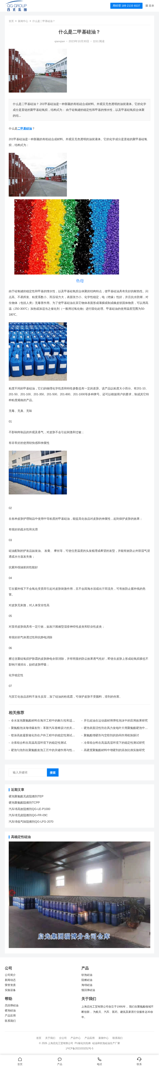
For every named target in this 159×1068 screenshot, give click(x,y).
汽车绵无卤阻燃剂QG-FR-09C (28, 815)
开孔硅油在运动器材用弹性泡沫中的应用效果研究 (116, 720)
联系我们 (10, 1020)
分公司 (63, 1038)
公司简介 (10, 975)
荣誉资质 (10, 985)
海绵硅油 (86, 985)
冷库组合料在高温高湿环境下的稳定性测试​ (38, 742)
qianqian (59, 41)
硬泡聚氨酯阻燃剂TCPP (24, 802)
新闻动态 (10, 980)
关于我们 (50, 1038)
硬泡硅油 (10, 1010)
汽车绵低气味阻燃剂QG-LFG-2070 (31, 821)
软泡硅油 (86, 975)
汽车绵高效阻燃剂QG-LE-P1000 (29, 809)
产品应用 (10, 1015)
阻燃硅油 (86, 980)
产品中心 (76, 1038)
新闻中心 (23, 21)
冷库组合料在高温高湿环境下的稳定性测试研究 (114, 742)
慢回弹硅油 (88, 990)
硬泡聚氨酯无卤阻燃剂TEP (26, 796)
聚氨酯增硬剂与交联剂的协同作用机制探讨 (111, 735)
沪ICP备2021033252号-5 (79, 1048)
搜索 (53, 772)
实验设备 (10, 990)
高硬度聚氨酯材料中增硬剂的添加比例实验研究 (114, 750)
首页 (11, 21)
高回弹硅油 (11, 1005)
